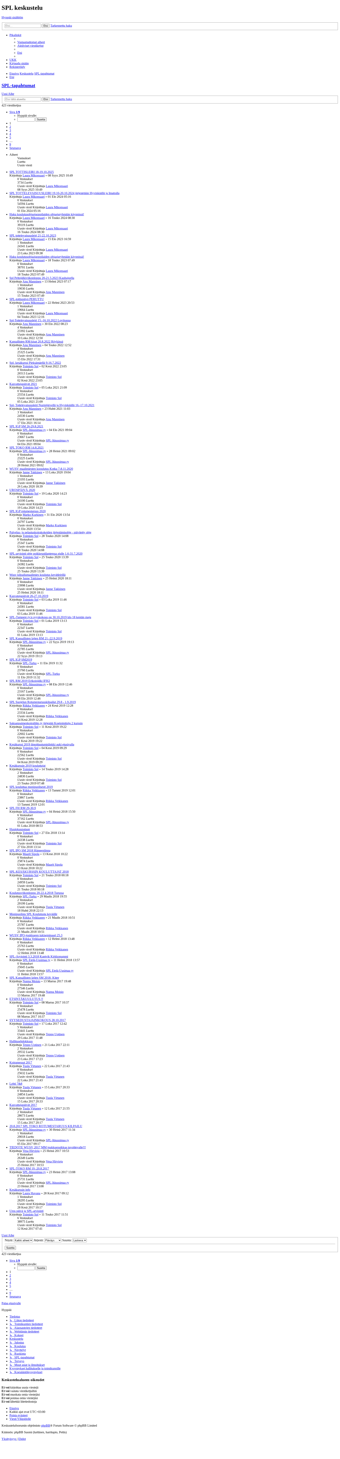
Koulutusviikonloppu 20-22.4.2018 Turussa (36, 893)
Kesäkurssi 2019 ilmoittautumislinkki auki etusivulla (41, 744)
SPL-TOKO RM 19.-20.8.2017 (29, 1168)
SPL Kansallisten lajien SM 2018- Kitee (34, 977)
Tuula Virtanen (55, 907)
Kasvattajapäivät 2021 (23, 384)
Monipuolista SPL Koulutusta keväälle (33, 914)
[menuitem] (31, 42)
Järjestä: (39, 1240)
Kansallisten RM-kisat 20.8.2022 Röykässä (36, 341)
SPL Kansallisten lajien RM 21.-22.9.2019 (35, 638)
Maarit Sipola (31, 854)
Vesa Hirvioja (31, 1151)
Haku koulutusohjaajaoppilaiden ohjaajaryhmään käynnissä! (46, 214)
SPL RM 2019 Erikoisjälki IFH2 (29, 680)
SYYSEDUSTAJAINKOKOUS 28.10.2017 (37, 1020)
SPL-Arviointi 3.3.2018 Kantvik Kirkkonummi (38, 956)
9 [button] (10, 144)
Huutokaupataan (19, 829)
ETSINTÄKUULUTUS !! (26, 999)
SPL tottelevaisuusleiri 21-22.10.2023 (32, 235)
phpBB (45, 1425)
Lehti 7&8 (15, 1083)
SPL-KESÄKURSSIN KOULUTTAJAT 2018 (39, 871)
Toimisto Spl (30, 366)
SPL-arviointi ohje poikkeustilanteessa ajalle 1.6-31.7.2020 (45, 553)
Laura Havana (31, 1193)
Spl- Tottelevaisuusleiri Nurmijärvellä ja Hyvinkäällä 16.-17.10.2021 (51, 405)
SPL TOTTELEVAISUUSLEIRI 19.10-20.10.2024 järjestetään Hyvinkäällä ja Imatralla (64, 193)
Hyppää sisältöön (12, 17)
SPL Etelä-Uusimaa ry (36, 960)
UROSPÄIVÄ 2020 (22, 490)
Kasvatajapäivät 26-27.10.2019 (28, 596)
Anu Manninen (31, 281)
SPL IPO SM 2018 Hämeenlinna (29, 850)
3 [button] (10, 130)
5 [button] (10, 137)
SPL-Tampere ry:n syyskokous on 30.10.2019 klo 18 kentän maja (50, 617)
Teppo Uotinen (55, 1034)
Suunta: (67, 1240)
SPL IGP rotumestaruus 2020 (27, 511)
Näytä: (9, 1240)
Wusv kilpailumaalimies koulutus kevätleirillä (37, 574)
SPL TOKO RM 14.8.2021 (26, 447)
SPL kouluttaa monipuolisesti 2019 (31, 787)
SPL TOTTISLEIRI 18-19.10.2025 (31, 172)
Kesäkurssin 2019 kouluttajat (27, 765)
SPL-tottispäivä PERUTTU (26, 299)
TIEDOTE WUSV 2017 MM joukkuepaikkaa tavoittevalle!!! (47, 1147)
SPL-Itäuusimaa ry (34, 430)
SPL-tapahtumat (18, 85)
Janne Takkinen (32, 472)
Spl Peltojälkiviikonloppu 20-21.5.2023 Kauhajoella (41, 278)
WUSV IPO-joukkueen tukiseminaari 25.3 (35, 935)
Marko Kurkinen (33, 514)
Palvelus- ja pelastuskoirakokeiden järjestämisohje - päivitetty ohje (50, 532)
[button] (14, 112)
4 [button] (10, 133)
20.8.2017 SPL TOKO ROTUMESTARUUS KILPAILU (45, 1126)
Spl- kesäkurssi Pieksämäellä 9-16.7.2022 (35, 362)
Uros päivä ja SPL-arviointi (26, 1211)
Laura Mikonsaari (34, 175)
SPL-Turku (30, 663)
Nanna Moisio (31, 981)
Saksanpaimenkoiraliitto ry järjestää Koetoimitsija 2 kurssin (46, 723)
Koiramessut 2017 (20, 1062)
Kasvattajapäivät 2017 (23, 1105)
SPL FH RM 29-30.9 (22, 808)
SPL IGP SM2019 (20, 659)
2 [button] (10, 126)
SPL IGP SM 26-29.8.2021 (26, 426)
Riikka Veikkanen (34, 705)
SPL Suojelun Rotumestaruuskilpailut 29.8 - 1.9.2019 (42, 702)
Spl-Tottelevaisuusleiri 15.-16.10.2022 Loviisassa (40, 320)
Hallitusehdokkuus (21, 1041)
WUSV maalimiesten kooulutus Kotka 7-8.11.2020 (41, 468)
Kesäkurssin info (19, 1189)
